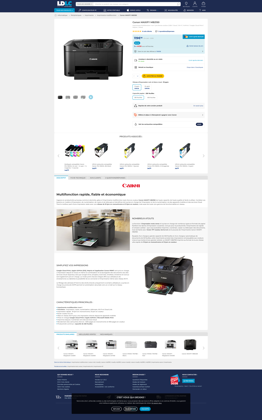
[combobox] (85, 4)
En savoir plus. (157, 403)
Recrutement (99, 382)
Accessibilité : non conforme (104, 387)
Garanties (136, 387)
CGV (58, 382)
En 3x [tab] (137, 43)
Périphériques (76, 15)
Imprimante (89, 15)
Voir (199, 124)
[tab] (115, 178)
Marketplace (99, 384)
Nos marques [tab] (106, 334)
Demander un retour (140, 389)
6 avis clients (147, 31)
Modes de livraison (139, 382)
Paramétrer (130, 409)
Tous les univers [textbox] (83, 4)
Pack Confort (145, 387)
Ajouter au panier (154, 76)
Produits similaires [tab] (65, 334)
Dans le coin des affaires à (149, 51)
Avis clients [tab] (95, 178)
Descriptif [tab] (61, 178)
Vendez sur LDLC (101, 379)
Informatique (62, 15)
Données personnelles (65, 384)
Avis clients (65, 382)
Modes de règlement (140, 384)
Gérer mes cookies (63, 387)
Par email (189, 381)
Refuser (116, 409)
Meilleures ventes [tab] (87, 334)
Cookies (77, 384)
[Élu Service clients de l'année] (175, 384)
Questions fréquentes (140, 379)
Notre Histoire (62, 379)
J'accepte (145, 409)
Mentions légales (63, 389)
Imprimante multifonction (106, 15)
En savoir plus (198, 106)
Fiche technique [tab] (78, 178)
